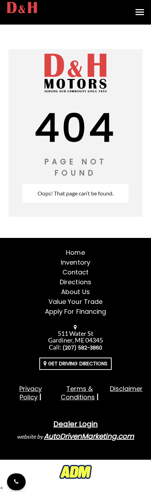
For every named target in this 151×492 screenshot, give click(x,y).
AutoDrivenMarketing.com (89, 436)
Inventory (75, 262)
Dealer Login (75, 424)
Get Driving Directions (77, 363)
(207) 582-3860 (82, 347)
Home (75, 252)
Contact (75, 272)
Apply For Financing (75, 311)
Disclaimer (126, 388)
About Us (75, 291)
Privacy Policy (30, 392)
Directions (75, 282)
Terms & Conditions (78, 392)
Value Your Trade (75, 301)
